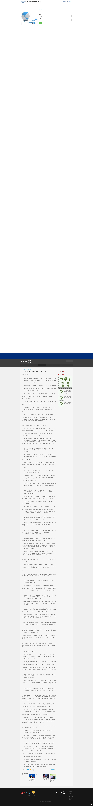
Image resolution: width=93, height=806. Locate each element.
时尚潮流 (68, 365)
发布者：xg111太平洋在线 (26, 374)
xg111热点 (59, 365)
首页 (24, 365)
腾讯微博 (28, 795)
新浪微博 (22, 795)
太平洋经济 (51, 365)
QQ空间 (33, 795)
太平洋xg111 (52, 587)
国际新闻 (42, 365)
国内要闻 (33, 365)
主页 (26, 369)
